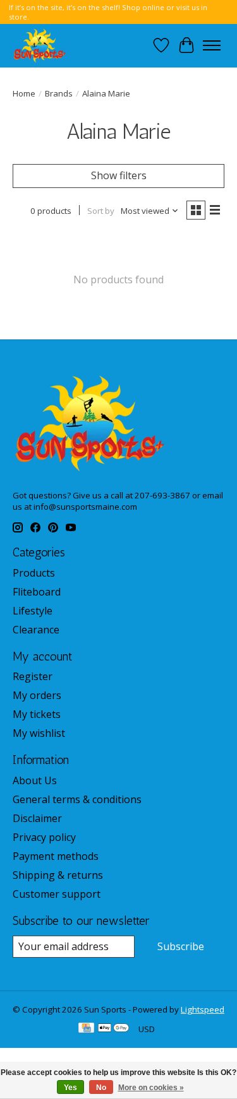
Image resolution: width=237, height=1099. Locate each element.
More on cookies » (151, 1087)
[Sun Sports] (40, 45)
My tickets (37, 714)
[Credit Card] (86, 1029)
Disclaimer (37, 818)
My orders (37, 695)
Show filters (119, 175)
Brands (59, 93)
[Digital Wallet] (113, 1029)
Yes (70, 1087)
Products (34, 573)
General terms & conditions (77, 799)
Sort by (100, 210)
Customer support (56, 894)
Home (24, 93)
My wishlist (39, 733)
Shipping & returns (58, 875)
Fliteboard (37, 592)
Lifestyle (32, 611)
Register (32, 676)
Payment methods (56, 856)
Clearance (36, 630)
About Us (35, 780)
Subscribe (180, 946)
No (101, 1087)
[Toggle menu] (211, 45)
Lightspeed (202, 1009)
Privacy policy (44, 837)
